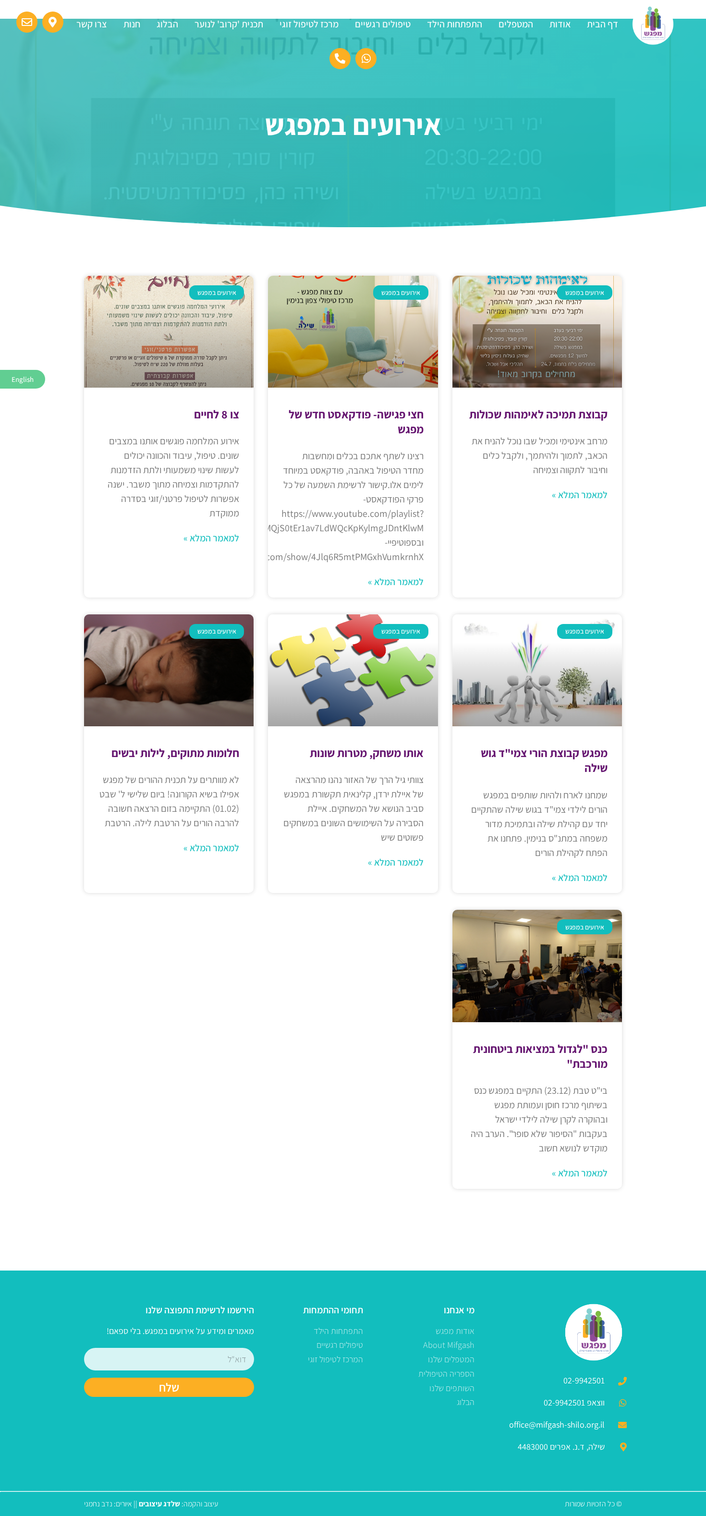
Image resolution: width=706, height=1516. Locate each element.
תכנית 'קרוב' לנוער (229, 24)
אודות (560, 24)
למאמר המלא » (580, 495)
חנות (131, 24)
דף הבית (602, 24)
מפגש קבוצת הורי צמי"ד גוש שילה (544, 760)
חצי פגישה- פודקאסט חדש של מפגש (356, 421)
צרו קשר (91, 24)
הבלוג (167, 24)
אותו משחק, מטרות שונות (367, 752)
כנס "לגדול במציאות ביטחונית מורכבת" (540, 1056)
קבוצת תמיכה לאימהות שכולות (538, 414)
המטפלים (516, 24)
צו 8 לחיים (216, 414)
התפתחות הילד (454, 24)
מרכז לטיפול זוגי (309, 24)
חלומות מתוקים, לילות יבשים (175, 752)
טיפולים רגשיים (383, 24)
